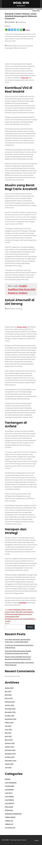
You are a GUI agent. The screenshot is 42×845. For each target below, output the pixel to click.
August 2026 (9, 688)
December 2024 (10, 750)
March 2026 (9, 698)
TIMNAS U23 (9, 824)
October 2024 (9, 757)
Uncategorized (10, 828)
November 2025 (10, 712)
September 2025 (10, 719)
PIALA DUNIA (9, 807)
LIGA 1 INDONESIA (11, 783)
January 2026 (9, 705)
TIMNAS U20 (9, 821)
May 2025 (8, 733)
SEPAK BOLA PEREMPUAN (13, 814)
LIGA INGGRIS (9, 790)
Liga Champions (28, 612)
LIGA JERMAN (9, 796)
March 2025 (9, 740)
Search (7, 623)
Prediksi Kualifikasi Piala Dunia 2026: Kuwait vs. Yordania (21, 289)
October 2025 (9, 716)
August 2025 (9, 722)
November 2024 (10, 754)
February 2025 (10, 743)
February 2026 (10, 702)
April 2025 (8, 736)
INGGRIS (7, 779)
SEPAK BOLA (22, 22)
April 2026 (8, 695)
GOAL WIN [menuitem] (24, 78)
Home (37, 840)
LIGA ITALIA (8, 793)
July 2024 (8, 767)
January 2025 (9, 747)
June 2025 (8, 729)
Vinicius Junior (22, 327)
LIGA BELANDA (9, 786)
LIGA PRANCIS (9, 800)
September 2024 (10, 761)
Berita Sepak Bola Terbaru (17, 610)
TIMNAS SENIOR (10, 817)
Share (28, 30)
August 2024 (9, 764)
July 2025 (8, 726)
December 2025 (10, 709)
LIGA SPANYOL (9, 803)
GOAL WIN (21, 3)
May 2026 (8, 691)
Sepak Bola (22, 603)
